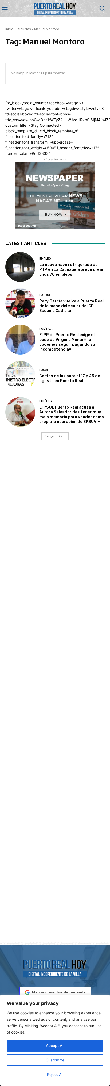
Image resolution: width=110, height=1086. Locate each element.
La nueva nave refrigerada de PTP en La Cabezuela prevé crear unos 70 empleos (71, 269)
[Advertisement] (55, 697)
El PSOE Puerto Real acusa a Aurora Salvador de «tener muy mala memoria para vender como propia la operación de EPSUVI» (71, 414)
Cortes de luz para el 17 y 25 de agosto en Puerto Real (69, 378)
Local (44, 369)
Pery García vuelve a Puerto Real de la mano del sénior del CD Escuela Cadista (71, 306)
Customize (55, 1060)
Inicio (9, 29)
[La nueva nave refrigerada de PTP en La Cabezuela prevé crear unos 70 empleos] (20, 267)
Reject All (55, 1074)
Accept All (55, 1045)
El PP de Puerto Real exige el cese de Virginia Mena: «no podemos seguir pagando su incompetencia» (67, 342)
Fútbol (45, 295)
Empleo (45, 258)
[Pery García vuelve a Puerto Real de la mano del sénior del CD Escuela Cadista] (20, 303)
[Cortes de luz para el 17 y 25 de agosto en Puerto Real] (20, 376)
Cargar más (53, 436)
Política (45, 328)
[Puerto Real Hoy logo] (55, 967)
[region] (55, 1040)
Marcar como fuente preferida (59, 992)
